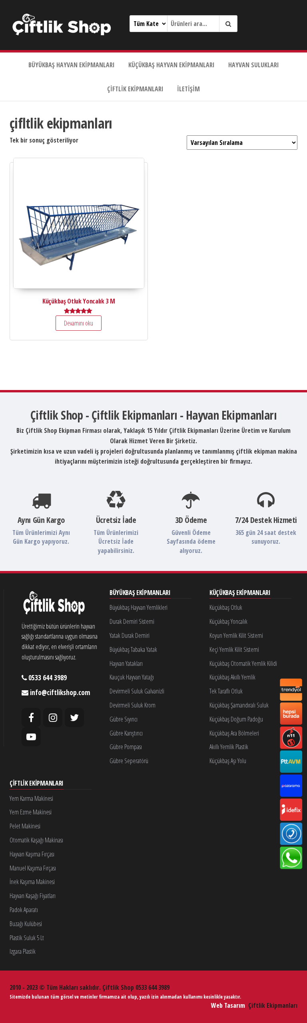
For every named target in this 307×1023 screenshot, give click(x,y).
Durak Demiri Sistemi (132, 621)
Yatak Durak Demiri (130, 635)
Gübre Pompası (126, 746)
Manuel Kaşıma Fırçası (33, 868)
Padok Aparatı (24, 909)
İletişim (188, 88)
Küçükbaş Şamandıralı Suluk (239, 705)
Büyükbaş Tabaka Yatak (133, 649)
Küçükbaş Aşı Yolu (227, 760)
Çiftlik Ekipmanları (135, 88)
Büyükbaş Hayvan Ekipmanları (71, 64)
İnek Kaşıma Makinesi (32, 881)
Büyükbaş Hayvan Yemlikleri (138, 607)
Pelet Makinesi (25, 826)
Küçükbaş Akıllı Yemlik (232, 677)
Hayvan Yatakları (126, 663)
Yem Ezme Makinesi (31, 812)
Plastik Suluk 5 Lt (27, 937)
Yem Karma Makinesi (31, 798)
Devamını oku (78, 323)
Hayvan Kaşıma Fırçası (32, 854)
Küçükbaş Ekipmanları (240, 593)
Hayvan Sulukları (253, 64)
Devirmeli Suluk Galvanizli (137, 691)
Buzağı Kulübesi (26, 923)
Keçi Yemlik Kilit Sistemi (234, 649)
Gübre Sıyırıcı (124, 719)
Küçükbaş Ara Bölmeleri (234, 733)
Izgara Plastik (23, 951)
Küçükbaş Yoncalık (228, 621)
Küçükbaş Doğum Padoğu (236, 719)
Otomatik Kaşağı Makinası (36, 840)
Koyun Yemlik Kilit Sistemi (236, 635)
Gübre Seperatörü (129, 760)
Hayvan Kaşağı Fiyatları (33, 895)
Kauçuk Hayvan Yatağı (132, 677)
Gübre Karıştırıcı (126, 733)
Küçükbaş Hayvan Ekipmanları (171, 64)
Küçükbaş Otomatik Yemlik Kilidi (243, 663)
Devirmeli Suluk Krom (132, 705)
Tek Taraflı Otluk (226, 691)
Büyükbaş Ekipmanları (140, 593)
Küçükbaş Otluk (225, 607)
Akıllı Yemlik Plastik (228, 746)
